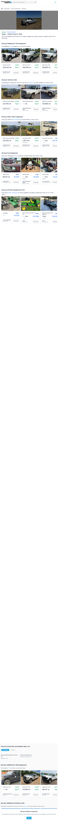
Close (29, 818)
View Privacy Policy (51, 814)
